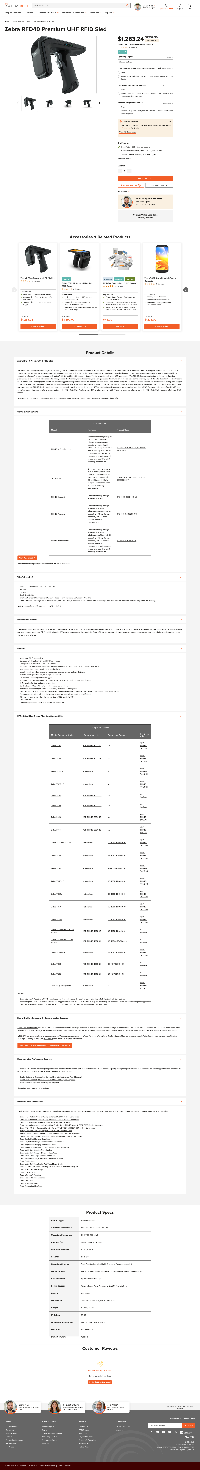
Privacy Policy (32, 1466)
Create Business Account (52, 1433)
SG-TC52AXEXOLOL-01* (118, 941)
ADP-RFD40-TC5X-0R (144, 843)
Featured (122, 52)
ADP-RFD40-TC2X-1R (143, 746)
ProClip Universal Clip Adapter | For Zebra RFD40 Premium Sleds (46, 1131)
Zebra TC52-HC (57, 881)
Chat (153, 204)
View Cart (45, 1444)
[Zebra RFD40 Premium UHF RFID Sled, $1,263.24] (38, 259)
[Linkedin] (157, 1432)
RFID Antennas (12, 1427)
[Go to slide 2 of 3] (185, 289)
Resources (94, 12)
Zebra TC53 (56, 964)
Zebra (120, 44)
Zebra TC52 (56, 868)
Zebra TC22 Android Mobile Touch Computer (160, 279)
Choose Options (38, 326)
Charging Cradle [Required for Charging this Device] (145, 68)
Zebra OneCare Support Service (145, 85)
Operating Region (145, 56)
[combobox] (75, 5)
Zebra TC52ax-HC (58, 952)
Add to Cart (142, 179)
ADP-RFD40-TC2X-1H (144, 771)
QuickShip (130, 279)
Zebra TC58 (56, 974)
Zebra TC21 (56, 746)
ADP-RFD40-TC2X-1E (92, 746)
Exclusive (108, 279)
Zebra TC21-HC (57, 771)
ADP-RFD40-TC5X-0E (92, 941)
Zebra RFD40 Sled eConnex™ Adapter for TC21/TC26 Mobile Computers (49, 1119)
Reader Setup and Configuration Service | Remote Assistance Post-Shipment (147, 112)
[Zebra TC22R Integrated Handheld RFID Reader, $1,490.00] (79, 259)
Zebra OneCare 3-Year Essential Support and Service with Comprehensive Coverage (147, 94)
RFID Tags (10, 1447)
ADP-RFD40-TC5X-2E (92, 964)
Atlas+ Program (48, 1427)
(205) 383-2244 (141, 204)
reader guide (64, 563)
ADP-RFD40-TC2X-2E (92, 795)
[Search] (127, 5)
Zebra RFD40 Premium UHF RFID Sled (37, 278)
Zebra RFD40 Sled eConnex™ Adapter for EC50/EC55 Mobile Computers (49, 1117)
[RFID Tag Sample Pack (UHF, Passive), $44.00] (120, 258)
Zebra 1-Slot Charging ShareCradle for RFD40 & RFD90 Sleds (45, 1122)
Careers (119, 1430)
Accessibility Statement (47, 1466)
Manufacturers (11, 1433)
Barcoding (10, 1430)
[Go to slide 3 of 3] (14, 289)
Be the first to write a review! (100, 1382)
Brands (30, 12)
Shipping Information (87, 1440)
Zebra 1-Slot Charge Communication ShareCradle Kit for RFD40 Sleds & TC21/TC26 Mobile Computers (61, 1125)
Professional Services (14, 1440)
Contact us (126, 128)
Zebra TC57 (56, 907)
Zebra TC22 (56, 795)
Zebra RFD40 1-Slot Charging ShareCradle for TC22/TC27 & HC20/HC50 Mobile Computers (57, 1128)
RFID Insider (84, 1430)
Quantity (121, 166)
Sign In (44, 1430)
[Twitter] (176, 1432)
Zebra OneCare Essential (27, 1028)
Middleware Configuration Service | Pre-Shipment (39, 1082)
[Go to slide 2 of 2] (18, 103)
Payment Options (86, 1437)
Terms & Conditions (64, 1466)
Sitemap (23, 1466)
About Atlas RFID (123, 1427)
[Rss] (151, 1432)
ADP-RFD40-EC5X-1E (92, 817)
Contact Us (83, 1427)
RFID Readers (11, 1444)
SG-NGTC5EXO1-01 (116, 964)
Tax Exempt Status (49, 1437)
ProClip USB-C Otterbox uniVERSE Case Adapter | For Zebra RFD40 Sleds (50, 1133)
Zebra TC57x (56, 920)
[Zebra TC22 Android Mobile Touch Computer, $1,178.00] (161, 259)
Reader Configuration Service (145, 103)
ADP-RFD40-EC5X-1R (143, 817)
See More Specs (124, 158)
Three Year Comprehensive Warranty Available (72, 598)
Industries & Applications (73, 12)
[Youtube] (169, 1432)
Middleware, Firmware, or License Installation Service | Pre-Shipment (47, 1080)
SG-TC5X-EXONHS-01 (117, 843)
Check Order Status (49, 1440)
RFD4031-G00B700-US (127, 514)
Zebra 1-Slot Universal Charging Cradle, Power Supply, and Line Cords (147, 77)
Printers (9, 1437)
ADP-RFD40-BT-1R (143, 985)
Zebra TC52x (56, 894)
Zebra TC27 (56, 806)
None (123, 72)
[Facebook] (163, 1432)
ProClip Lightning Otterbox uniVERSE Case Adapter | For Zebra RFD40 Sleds (51, 1136)
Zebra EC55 (56, 830)
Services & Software (47, 12)
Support (108, 12)
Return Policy (84, 1447)
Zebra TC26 (56, 758)
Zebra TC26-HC (57, 784)
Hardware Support (86, 1444)
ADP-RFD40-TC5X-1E (92, 931)
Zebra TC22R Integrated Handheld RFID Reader (77, 284)
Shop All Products (13, 12)
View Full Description (127, 132)
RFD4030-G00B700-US (127, 497)
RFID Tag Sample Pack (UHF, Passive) (120, 283)
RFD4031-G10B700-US (126, 541)
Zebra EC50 (56, 817)
